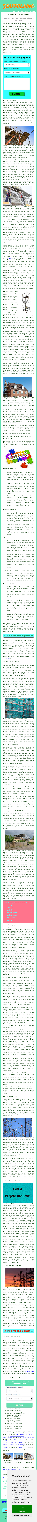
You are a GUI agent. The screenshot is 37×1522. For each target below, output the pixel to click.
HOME (14, 11)
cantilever (18, 168)
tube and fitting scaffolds (14, 173)
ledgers (31, 150)
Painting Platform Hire (14, 1426)
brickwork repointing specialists (14, 1444)
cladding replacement (17, 1436)
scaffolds (16, 813)
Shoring (9, 1417)
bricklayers (6, 1441)
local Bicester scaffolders (12, 259)
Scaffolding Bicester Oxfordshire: (14, 23)
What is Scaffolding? (11, 101)
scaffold (5, 104)
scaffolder (23, 41)
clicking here (29, 1371)
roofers (22, 1441)
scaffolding (6, 34)
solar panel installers (24, 1434)
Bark (10, 258)
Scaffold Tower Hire (13, 1418)
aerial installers (28, 1437)
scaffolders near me (9, 1223)
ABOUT (22, 11)
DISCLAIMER (32, 11)
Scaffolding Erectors (13, 1408)
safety (25, 221)
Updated (4, 1502)
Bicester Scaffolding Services (14, 1378)
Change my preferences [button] (22, 1515)
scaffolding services (9, 1327)
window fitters (7, 1437)
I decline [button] (22, 1511)
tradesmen (6, 1450)
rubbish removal (18, 1439)
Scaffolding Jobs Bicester (11, 1469)
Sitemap (4, 1501)
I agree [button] (22, 1507)
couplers (19, 154)
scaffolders (14, 625)
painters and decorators (12, 1442)
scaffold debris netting (26, 718)
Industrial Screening (13, 1421)
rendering (22, 1447)
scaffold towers (29, 320)
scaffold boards (20, 150)
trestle (23, 169)
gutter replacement (10, 1445)
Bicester (8, 110)
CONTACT (26, 11)
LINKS (18, 11)
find (8, 1339)
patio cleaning (8, 1449)
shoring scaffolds (28, 171)
